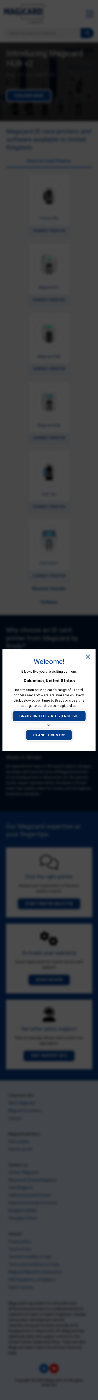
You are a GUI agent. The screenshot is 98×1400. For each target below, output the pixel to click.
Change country (49, 735)
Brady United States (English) (48, 716)
